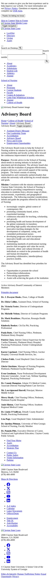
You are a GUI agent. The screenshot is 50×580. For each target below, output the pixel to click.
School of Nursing (9, 80)
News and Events (14, 141)
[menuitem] (28, 63)
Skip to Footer (21, 20)
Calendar (11, 508)
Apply (9, 443)
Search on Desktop (9, 48)
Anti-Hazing (12, 523)
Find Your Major (14, 440)
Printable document (9, 292)
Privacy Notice (11, 8)
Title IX (10, 520)
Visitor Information (15, 457)
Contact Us (12, 452)
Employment (12, 518)
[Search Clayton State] (20, 48)
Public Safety (12, 455)
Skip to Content (8, 20)
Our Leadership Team (16, 133)
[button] (9, 63)
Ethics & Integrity (9, 574)
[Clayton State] (14, 23)
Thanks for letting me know (13, 16)
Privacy (15, 576)
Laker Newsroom (14, 511)
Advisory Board (14, 138)
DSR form (17, 11)
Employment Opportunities (18, 143)
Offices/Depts (13, 513)
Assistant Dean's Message (18, 131)
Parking (10, 460)
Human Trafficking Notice (28, 574)
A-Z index (11, 506)
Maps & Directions (9, 479)
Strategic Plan (13, 448)
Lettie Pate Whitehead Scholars (20, 97)
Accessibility (12, 525)
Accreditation (12, 136)
